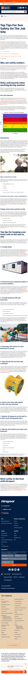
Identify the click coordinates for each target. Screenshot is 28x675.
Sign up (15, 535)
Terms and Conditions (6, 585)
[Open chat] (25, 672)
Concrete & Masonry (5, 609)
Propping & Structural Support (20, 607)
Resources (16, 525)
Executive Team (4, 535)
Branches (6, 513)
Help (15, 539)
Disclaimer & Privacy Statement (8, 588)
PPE (14, 45)
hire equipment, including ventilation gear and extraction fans (13, 370)
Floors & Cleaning (4, 622)
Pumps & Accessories (19, 609)
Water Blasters (17, 630)
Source (1, 173)
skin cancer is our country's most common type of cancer (15, 67)
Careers (2, 537)
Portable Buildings (18, 601)
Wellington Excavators (7, 617)
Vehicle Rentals (7, 574)
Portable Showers (18, 603)
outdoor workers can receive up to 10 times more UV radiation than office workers (13, 100)
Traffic (16, 622)
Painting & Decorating (5, 636)
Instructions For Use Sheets (6, 523)
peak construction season (13, 485)
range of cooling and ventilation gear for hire (12, 489)
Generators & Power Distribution (5, 625)
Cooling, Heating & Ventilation (7, 613)
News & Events (4, 541)
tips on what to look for (17, 357)
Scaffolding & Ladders (19, 614)
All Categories (13, 645)
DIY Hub (15, 521)
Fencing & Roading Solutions (6, 620)
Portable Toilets (18, 605)
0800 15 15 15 (7, 509)
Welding (16, 632)
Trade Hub (16, 523)
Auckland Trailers (19, 626)
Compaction (3, 606)
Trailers (16, 625)
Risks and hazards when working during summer (9, 53)
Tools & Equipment (18, 618)
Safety (16, 612)
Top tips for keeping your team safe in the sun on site (10, 56)
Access (2, 599)
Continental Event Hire (16, 574)
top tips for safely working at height (14, 490)
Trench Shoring (17, 634)
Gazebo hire (13, 256)
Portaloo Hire (22, 577)
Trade (5, 16)
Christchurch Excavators (7, 618)
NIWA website (4, 104)
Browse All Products (5, 521)
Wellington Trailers (19, 627)
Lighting (2, 632)
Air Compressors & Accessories (5, 602)
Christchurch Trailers (20, 628)
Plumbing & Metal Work (19, 599)
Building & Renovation (5, 604)
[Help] (18, 8)
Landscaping (3, 628)
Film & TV (15, 577)
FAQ (2, 544)
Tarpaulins (16, 616)
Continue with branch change (14, 672)
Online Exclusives (18, 636)
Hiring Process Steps (18, 527)
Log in (14, 1)
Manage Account (17, 537)
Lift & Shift (3, 630)
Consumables (4, 611)
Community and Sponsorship (6, 539)
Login (15, 533)
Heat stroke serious (6, 214)
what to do (5, 227)
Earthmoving (3, 615)
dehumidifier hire (3, 371)
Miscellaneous (4, 634)
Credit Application (4, 546)
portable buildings (21, 254)
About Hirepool (4, 533)
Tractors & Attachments (19, 620)
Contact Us (6, 506)
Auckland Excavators (7, 616)
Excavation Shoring (8, 577)
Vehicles (16, 638)
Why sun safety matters (5, 51)
